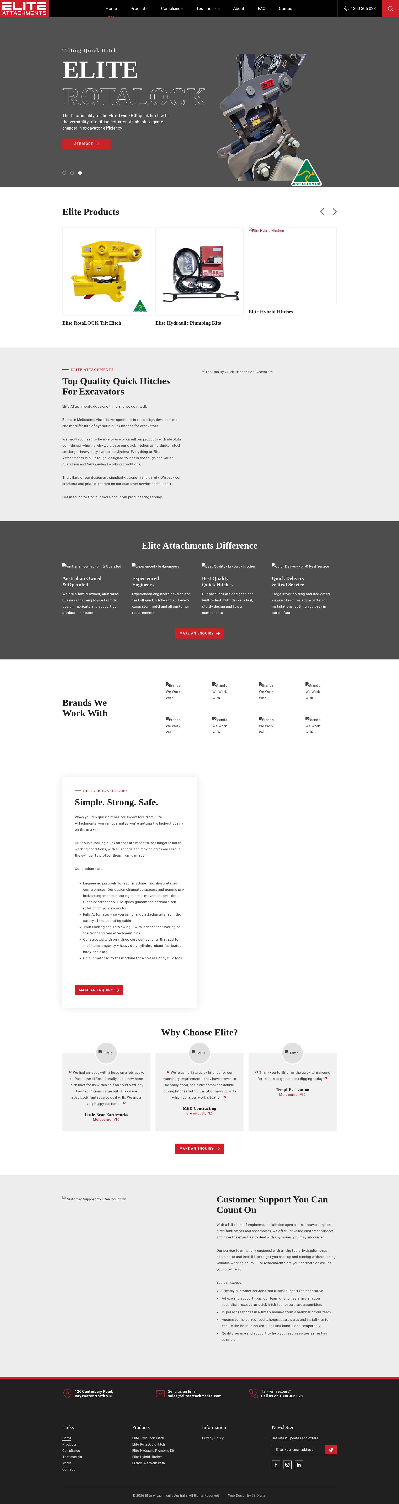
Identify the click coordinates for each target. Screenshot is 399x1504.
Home (111, 8)
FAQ (261, 8)
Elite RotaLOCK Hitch (148, 1444)
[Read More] (106, 279)
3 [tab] (80, 172)
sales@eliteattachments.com (195, 1396)
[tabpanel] (199, 108)
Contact (286, 8)
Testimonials (208, 8)
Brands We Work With (148, 1463)
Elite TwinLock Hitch (148, 1438)
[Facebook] (276, 1465)
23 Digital (259, 1496)
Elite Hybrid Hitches (292, 260)
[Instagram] (287, 1465)
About (238, 8)
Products (139, 8)
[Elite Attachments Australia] (31, 8)
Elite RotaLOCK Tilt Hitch (106, 266)
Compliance (172, 8)
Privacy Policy (213, 1438)
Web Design (237, 1496)
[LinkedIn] (299, 1465)
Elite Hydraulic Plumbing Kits (199, 266)
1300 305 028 (291, 1396)
